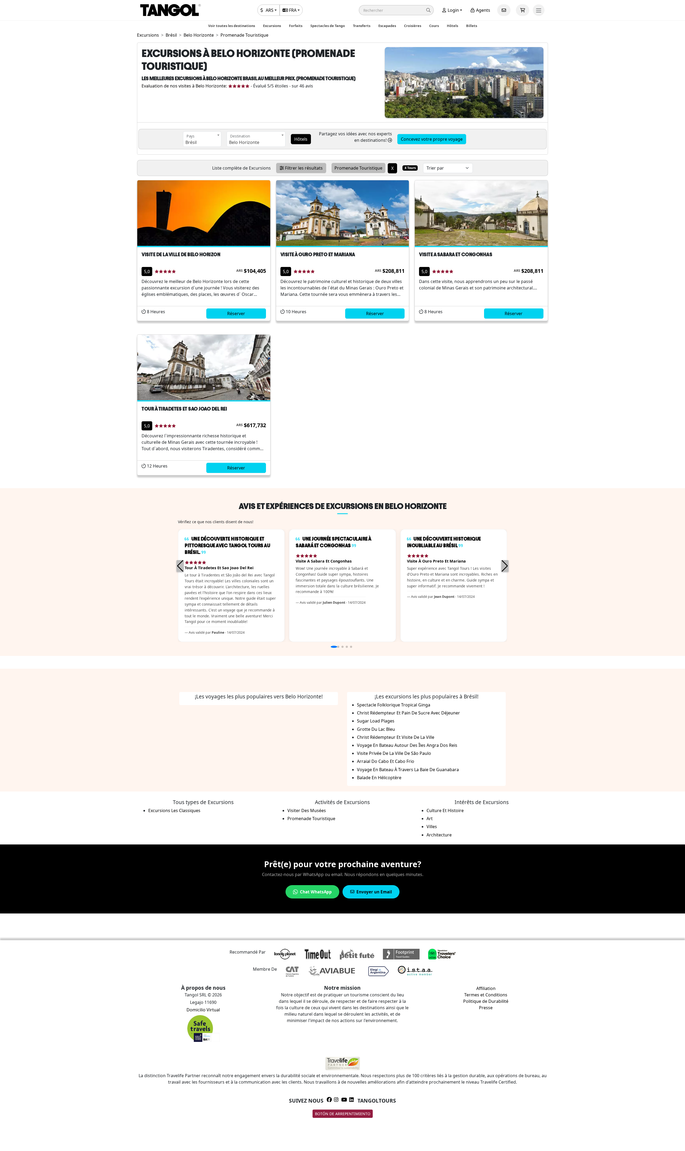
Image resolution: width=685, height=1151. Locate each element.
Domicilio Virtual (203, 1010)
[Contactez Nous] (504, 10)
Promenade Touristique (311, 818)
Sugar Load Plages (375, 721)
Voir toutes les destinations (231, 25)
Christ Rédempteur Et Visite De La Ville (395, 737)
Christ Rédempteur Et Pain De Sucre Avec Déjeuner (408, 713)
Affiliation (486, 988)
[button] (396, 10)
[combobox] (202, 139)
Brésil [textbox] (191, 142)
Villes (432, 826)
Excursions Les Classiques (174, 810)
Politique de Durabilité (485, 1001)
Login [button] (453, 10)
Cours (434, 25)
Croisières (412, 25)
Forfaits (295, 25)
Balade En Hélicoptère (379, 778)
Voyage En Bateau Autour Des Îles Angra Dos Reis (407, 745)
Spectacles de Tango (327, 25)
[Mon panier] (522, 10)
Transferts (361, 25)
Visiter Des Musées (306, 810)
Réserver (236, 313)
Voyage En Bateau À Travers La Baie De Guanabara (408, 770)
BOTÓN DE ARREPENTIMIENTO (342, 1113)
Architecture (439, 835)
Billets (471, 25)
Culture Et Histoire (445, 810)
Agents (482, 10)
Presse (486, 1008)
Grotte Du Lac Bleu (376, 729)
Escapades (387, 25)
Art (430, 818)
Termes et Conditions (485, 995)
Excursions (272, 25)
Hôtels (452, 25)
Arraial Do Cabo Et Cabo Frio (385, 761)
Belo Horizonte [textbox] (244, 142)
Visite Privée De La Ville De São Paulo (394, 753)
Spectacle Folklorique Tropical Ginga (393, 705)
